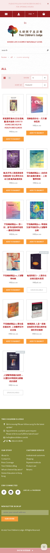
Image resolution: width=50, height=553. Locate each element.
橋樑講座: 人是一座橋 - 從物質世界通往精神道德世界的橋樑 (37, 327)
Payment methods (33, 463)
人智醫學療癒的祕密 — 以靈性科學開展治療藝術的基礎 (13, 378)
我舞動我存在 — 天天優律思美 (37, 120)
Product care (31, 466)
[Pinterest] (17, 492)
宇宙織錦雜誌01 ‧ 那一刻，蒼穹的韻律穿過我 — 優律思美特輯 (13, 227)
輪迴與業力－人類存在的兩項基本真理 (37, 277)
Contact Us (5, 459)
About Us (5, 455)
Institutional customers (35, 455)
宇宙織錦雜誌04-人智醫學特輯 (13, 277)
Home (4, 57)
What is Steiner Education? (11, 470)
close (48, 3)
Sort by (18, 85)
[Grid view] (5, 78)
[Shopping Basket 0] (44, 14)
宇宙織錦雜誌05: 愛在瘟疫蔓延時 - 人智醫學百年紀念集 (13, 327)
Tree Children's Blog (9, 466)
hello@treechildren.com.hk (17, 438)
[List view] (10, 78)
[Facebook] (3, 492)
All (12, 57)
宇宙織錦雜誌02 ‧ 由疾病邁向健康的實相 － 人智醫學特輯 (37, 176)
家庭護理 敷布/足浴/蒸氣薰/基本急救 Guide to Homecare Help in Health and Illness (13, 123)
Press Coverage (7, 463)
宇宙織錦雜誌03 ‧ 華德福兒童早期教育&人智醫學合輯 (36, 227)
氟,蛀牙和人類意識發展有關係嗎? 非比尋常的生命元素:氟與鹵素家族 (13, 176)
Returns (29, 470)
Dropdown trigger (18, 14)
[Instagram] (10, 492)
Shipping (29, 459)
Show (26, 78)
